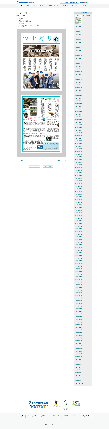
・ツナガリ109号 (78, 92)
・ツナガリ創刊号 (79, 383)
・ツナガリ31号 (78, 303)
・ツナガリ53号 (78, 242)
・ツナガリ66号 (78, 207)
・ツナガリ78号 (78, 175)
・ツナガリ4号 (78, 377)
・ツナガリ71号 (78, 194)
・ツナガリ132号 (78, 31)
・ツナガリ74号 (78, 186)
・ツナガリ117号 (78, 71)
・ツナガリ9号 (78, 362)
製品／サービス (31, 6)
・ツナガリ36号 (78, 287)
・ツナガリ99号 (78, 119)
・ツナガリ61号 (78, 220)
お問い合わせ (85, 6)
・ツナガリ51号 (78, 247)
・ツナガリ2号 (78, 380)
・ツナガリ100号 (78, 116)
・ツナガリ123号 (78, 55)
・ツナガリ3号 (78, 375)
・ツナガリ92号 (78, 138)
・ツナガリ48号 (78, 255)
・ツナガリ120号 (78, 63)
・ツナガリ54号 (78, 239)
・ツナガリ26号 (78, 316)
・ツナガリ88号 (78, 148)
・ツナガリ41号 (78, 274)
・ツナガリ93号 (78, 135)
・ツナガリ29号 (78, 308)
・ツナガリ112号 (78, 84)
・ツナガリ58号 (78, 228)
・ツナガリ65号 (78, 210)
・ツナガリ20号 (78, 332)
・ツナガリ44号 (78, 266)
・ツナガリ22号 (78, 327)
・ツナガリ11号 (78, 356)
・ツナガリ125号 (78, 50)
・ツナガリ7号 (78, 367)
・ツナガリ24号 (78, 322)
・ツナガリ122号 (78, 58)
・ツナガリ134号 (78, 26)
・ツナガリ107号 (78, 98)
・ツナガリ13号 (78, 351)
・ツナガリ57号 (78, 231)
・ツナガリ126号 (78, 47)
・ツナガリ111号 (78, 87)
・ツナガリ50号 (78, 250)
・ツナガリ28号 (78, 311)
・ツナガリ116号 (78, 74)
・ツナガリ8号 (78, 364)
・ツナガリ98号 (78, 122)
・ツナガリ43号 (78, 268)
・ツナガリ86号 (78, 154)
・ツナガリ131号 (78, 34)
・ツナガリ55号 (78, 236)
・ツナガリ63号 (78, 215)
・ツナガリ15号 (78, 346)
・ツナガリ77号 (78, 178)
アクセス (74, 6)
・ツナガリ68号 (78, 202)
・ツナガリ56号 (78, 234)
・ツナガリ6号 (78, 369)
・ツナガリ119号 (78, 66)
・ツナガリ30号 (78, 306)
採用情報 (65, 6)
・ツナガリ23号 (78, 324)
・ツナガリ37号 (78, 284)
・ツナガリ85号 (78, 156)
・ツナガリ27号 (78, 314)
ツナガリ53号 (60, 160)
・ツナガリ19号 (78, 335)
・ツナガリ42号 (78, 271)
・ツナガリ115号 (78, 76)
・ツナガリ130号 (78, 37)
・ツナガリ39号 (78, 279)
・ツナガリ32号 (78, 300)
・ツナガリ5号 (78, 372)
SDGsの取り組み (53, 6)
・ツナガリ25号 (78, 319)
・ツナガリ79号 (78, 172)
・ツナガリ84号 (78, 159)
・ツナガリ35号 (78, 290)
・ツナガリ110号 (78, 90)
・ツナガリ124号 (78, 53)
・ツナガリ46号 (78, 260)
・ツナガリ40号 (78, 276)
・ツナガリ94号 (78, 132)
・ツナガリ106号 (78, 100)
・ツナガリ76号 (78, 180)
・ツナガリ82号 (78, 164)
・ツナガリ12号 (78, 353)
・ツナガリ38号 (78, 282)
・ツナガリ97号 (78, 124)
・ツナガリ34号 (78, 292)
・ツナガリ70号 (78, 196)
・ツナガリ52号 (78, 244)
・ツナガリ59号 (78, 226)
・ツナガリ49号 (78, 252)
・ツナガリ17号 (78, 340)
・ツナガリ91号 (78, 140)
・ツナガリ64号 (78, 212)
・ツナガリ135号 (86, 15)
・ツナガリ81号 (78, 167)
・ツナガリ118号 (78, 68)
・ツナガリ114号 (78, 79)
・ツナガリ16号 (78, 343)
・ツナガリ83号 (78, 162)
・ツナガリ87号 (78, 151)
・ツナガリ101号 (78, 114)
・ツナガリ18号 (78, 338)
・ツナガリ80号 (78, 170)
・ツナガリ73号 (78, 188)
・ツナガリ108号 (78, 95)
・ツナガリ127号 (78, 45)
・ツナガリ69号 (78, 199)
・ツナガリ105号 (78, 103)
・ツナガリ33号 (78, 295)
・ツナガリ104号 (78, 106)
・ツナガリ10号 (78, 359)
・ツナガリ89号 (78, 146)
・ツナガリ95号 (78, 130)
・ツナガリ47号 (78, 258)
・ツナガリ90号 (78, 143)
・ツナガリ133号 (78, 29)
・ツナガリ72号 (78, 191)
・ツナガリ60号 (78, 223)
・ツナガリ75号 (78, 183)
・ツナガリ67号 (78, 204)
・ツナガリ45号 (78, 263)
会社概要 (42, 6)
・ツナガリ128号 (78, 42)
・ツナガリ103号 (78, 108)
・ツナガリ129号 (78, 39)
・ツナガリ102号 (78, 111)
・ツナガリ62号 (78, 218)
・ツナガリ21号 (78, 330)
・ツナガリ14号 (78, 348)
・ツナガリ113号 (78, 82)
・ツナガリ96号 (78, 127)
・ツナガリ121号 (78, 61)
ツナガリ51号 (22, 160)
